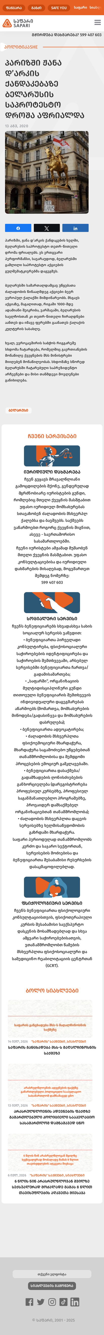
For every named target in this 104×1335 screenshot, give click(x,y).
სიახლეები (76, 1041)
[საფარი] (18, 23)
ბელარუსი (19, 410)
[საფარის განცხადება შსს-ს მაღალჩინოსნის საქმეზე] (50, 1028)
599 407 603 (90, 34)
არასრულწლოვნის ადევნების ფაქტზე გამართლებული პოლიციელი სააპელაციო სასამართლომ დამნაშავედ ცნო (52, 1117)
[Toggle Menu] (98, 22)
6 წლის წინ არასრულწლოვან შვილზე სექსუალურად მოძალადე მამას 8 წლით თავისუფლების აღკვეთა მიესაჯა (52, 1187)
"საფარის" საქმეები (48, 1041)
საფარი (80, 7)
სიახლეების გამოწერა (52, 1286)
